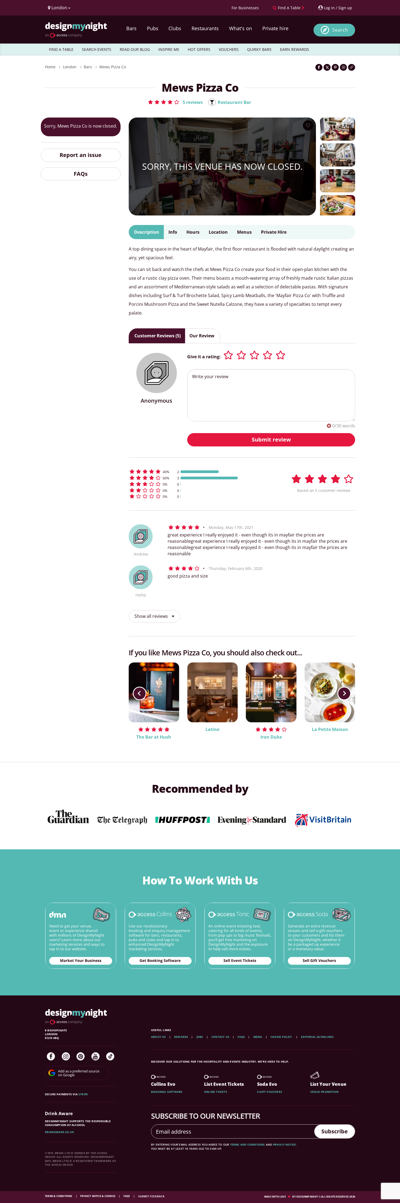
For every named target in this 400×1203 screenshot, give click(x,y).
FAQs (81, 173)
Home (50, 66)
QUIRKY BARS (259, 49)
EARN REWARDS (294, 49)
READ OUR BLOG (135, 49)
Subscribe (334, 1131)
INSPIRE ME (168, 49)
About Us (158, 1037)
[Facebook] (51, 1056)
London (69, 66)
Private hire (275, 28)
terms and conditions (247, 1144)
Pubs (152, 28)
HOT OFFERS (199, 49)
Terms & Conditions (59, 1196)
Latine (212, 729)
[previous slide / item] (139, 693)
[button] (175, 102)
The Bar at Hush (153, 737)
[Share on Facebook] (318, 67)
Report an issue (80, 155)
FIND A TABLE (61, 49)
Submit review (271, 439)
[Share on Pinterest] (335, 67)
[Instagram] (66, 1056)
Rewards (181, 1037)
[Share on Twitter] (327, 67)
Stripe (83, 1094)
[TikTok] (110, 1056)
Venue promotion (324, 1092)
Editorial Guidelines (317, 1037)
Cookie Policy (281, 1037)
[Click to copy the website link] (351, 67)
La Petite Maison (330, 729)
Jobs (199, 1037)
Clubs (174, 28)
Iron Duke (271, 737)
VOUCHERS (229, 49)
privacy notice (284, 1144)
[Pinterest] (80, 1056)
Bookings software (166, 1092)
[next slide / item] (344, 693)
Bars (131, 28)
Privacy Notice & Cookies (98, 1196)
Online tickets (215, 1092)
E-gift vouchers (269, 1092)
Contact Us (220, 1037)
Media (257, 1037)
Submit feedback (151, 1196)
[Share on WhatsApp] (343, 67)
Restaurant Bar (234, 102)
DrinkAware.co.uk (59, 1132)
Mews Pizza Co (112, 66)
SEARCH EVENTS (96, 49)
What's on (240, 28)
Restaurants (205, 28)
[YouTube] (95, 1056)
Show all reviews (151, 616)
